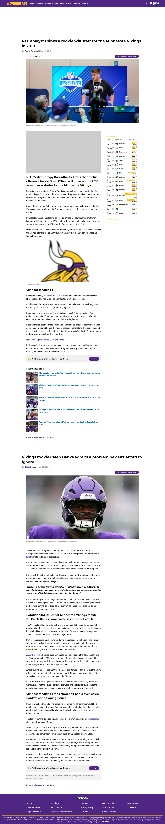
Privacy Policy (87, 807)
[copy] (40, 56)
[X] (146, 3)
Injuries (77, 3)
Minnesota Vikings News (44, 437)
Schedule (49, 3)
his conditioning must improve (67, 578)
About (29, 803)
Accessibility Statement (61, 811)
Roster (68, 3)
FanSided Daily (33, 807)
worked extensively (79, 681)
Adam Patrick (31, 51)
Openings (54, 803)
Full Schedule (113, 219)
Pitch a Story (56, 807)
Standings (59, 3)
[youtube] (151, 3)
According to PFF (33, 655)
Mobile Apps (132, 803)
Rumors (39, 3)
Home (28, 437)
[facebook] (141, 3)
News (32, 3)
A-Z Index (85, 811)
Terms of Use (108, 807)
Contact (84, 803)
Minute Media (14, 818)
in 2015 (78, 331)
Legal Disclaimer (33, 811)
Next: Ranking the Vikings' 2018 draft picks (45, 340)
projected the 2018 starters (56, 296)
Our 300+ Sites (108, 803)
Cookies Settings (109, 811)
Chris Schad (30, 467)
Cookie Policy (133, 807)
